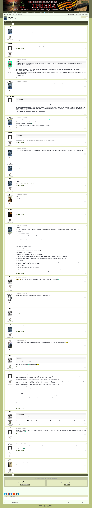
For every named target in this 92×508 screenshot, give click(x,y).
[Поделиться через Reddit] (13, 494)
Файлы (22, 12)
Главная (6, 12)
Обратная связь (49, 505)
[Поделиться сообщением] (86, 26)
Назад (8, 474)
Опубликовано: (21, 26)
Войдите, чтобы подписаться (76, 17)
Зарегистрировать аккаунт (25, 484)
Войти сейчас (67, 484)
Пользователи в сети (14, 12)
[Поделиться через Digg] (10, 494)
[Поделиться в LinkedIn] (18, 494)
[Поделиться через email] (16, 494)
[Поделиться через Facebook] (6, 494)
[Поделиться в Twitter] (5, 494)
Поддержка (40, 12)
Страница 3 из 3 (17, 23)
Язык (40, 505)
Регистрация (84, 1)
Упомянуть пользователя (21, 40)
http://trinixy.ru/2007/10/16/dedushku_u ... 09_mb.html (25, 165)
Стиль (44, 505)
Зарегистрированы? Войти (74, 1)
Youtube (52, 12)
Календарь (34, 12)
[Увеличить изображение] (66, 342)
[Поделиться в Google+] (8, 494)
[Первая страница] (5, 24)
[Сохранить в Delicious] (11, 494)
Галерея (27, 12)
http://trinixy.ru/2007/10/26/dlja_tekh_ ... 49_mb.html (25, 183)
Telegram (47, 12)
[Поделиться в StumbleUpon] (15, 494)
